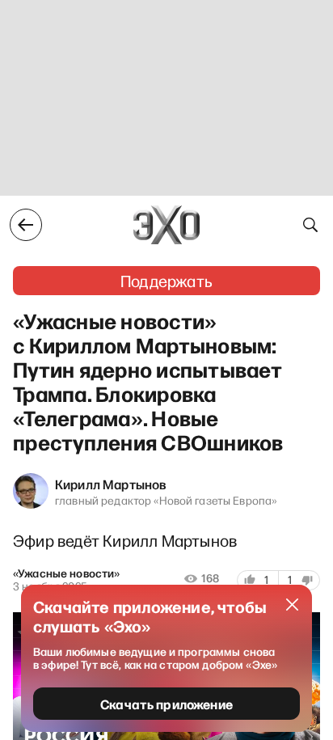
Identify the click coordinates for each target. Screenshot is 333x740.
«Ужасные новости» (66, 573)
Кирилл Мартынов (110, 483)
